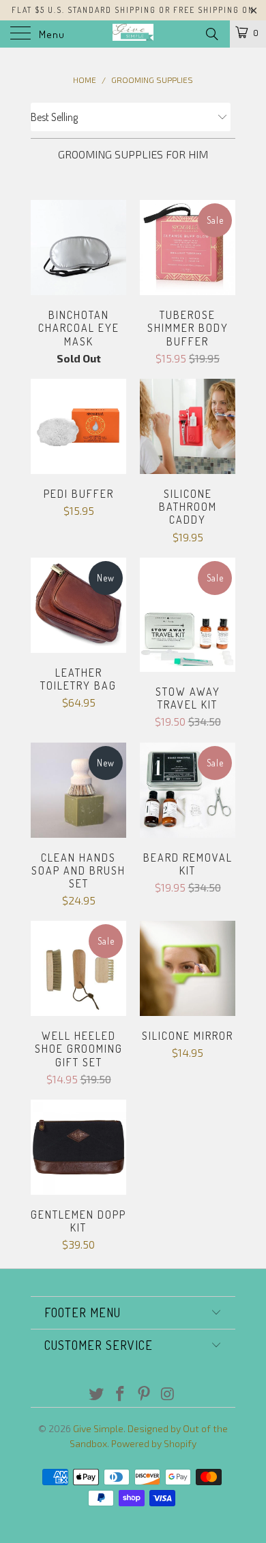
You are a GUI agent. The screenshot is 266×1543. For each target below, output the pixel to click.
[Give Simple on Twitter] (97, 1394)
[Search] (211, 33)
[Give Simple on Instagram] (168, 1394)
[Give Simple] (133, 34)
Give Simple (98, 1428)
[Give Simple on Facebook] (120, 1394)
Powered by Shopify (153, 1443)
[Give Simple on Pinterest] (144, 1394)
